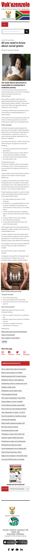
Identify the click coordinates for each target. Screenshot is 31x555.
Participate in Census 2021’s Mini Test (12, 434)
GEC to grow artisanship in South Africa (13, 398)
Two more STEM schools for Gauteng (12, 459)
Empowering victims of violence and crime (14, 383)
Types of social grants (8, 335)
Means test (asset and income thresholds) (14, 332)
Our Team (6, 530)
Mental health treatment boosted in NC (13, 423)
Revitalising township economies (11, 445)
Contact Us (13, 530)
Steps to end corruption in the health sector (14, 456)
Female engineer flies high (9, 394)
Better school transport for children (11, 372)
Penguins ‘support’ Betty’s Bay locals (12, 437)
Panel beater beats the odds (9, 430)
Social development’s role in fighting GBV (13, 448)
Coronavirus (21, 530)
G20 (18, 532)
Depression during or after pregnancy (12, 380)
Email (3, 354)
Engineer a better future (8, 387)
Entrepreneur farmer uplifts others (11, 391)
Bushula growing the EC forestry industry (13, 376)
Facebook (11, 354)
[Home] (15, 11)
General (4, 342)
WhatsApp (26, 354)
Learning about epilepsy (8, 419)
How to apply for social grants (10, 338)
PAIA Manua (20, 534)
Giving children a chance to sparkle (12, 401)
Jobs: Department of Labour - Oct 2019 (13, 412)
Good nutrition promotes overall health (13, 405)
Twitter (18, 354)
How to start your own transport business (13, 409)
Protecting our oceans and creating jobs (13, 441)
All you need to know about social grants (13, 369)
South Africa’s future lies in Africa (11, 452)
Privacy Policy (11, 534)
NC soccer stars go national (9, 427)
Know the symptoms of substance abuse (13, 416)
